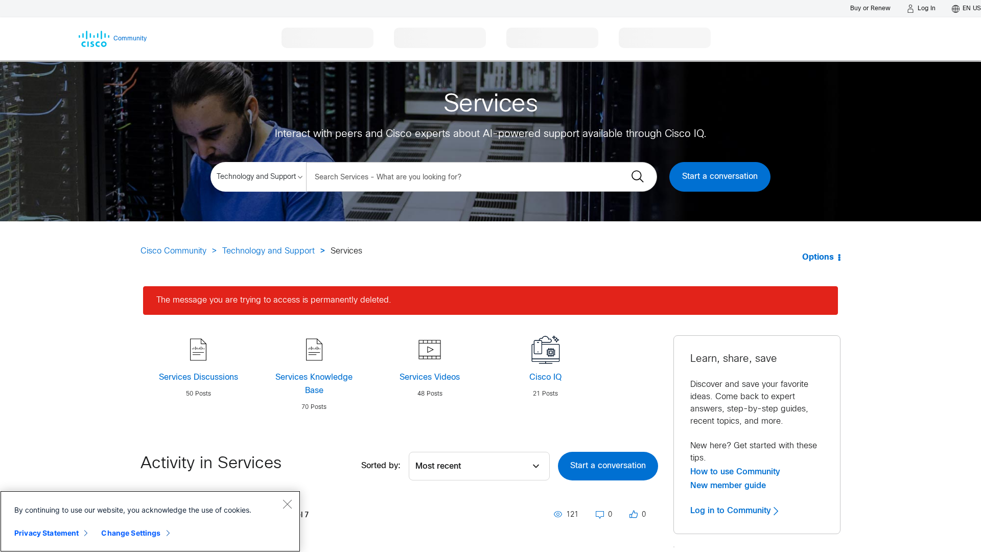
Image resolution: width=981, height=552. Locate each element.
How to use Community (735, 471)
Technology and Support (268, 251)
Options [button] (818, 257)
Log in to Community (732, 510)
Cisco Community (173, 251)
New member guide (728, 485)
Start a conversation (720, 176)
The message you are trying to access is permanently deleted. (273, 300)
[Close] (287, 504)
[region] (150, 521)
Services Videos (430, 377)
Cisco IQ (545, 377)
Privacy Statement (46, 532)
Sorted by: (381, 466)
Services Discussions (198, 377)
